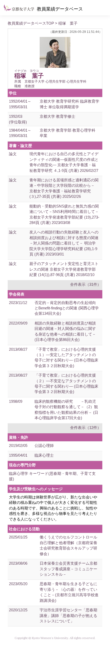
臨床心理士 (44, 455)
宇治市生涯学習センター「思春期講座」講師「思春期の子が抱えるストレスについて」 (68, 615)
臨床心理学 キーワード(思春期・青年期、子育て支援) (52, 476)
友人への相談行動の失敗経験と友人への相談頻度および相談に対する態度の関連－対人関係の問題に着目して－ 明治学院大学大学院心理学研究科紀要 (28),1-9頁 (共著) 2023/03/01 (63, 243)
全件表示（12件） (85, 427)
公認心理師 (44, 445)
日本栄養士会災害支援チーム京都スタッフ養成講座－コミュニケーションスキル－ (68, 568)
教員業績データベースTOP (31, 23)
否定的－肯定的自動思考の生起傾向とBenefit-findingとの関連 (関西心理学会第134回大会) (67, 308)
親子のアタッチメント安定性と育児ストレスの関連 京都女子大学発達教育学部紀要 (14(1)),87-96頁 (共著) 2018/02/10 (63, 269)
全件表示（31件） (85, 284)
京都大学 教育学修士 (57, 116)
